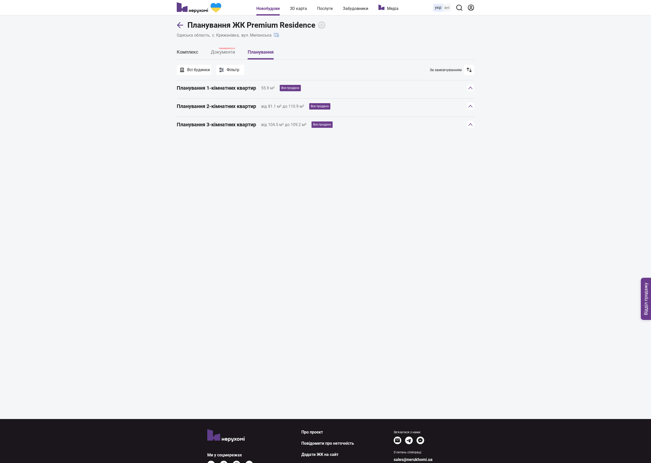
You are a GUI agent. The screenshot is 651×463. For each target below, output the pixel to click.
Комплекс (187, 52)
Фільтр (233, 69)
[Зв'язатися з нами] (397, 440)
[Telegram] (409, 440)
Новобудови (268, 8)
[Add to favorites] (322, 25)
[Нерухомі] (199, 7)
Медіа (392, 8)
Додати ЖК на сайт (319, 454)
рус (447, 7)
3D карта (298, 8)
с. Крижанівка (225, 35)
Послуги (325, 8)
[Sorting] (469, 70)
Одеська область (193, 35)
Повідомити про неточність (327, 443)
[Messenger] (420, 440)
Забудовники (355, 8)
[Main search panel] (459, 7)
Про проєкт (312, 432)
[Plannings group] (470, 88)
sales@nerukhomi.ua (413, 459)
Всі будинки (198, 69)
